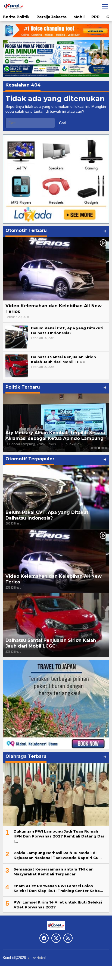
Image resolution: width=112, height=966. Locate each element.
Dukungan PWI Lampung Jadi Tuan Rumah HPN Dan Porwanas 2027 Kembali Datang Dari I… (59, 836)
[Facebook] (44, 938)
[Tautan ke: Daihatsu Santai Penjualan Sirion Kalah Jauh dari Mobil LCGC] (16, 365)
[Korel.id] (13, 6)
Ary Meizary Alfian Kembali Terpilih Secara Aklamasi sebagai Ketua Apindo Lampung (55, 435)
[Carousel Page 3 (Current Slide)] (99, 448)
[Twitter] (56, 938)
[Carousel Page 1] (92, 448)
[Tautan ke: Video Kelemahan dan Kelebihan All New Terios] (56, 268)
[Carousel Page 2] (95, 448)
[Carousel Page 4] (102, 448)
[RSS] (68, 938)
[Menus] (105, 6)
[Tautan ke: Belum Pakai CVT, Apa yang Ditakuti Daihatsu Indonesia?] (16, 336)
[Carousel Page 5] (106, 448)
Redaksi (39, 958)
